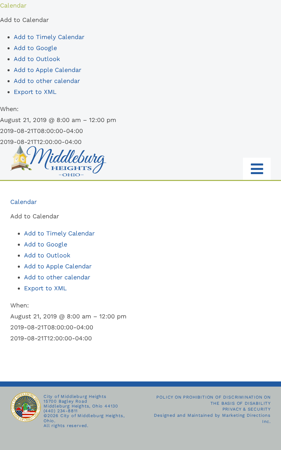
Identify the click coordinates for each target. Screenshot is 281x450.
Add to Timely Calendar (49, 36)
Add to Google (35, 47)
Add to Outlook (37, 58)
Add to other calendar (47, 80)
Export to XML (35, 91)
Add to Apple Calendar (47, 69)
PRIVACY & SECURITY (246, 409)
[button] (24, 19)
